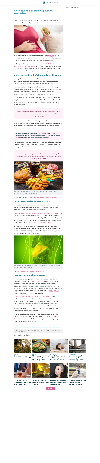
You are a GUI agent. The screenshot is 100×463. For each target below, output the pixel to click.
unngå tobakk (51, 316)
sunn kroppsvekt (54, 290)
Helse (15, 7)
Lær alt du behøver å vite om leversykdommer (31, 271)
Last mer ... (50, 388)
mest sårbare (50, 97)
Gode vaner (53, 354)
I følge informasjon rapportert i (37, 213)
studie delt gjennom (33, 296)
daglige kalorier (56, 89)
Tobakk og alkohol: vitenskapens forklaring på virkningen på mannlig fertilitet (22, 382)
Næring (34, 379)
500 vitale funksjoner (36, 281)
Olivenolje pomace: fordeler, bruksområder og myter (40, 382)
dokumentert (51, 55)
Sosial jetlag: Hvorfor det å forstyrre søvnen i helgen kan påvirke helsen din (58, 358)
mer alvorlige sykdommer (54, 231)
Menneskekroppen (18, 379)
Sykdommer (72, 354)
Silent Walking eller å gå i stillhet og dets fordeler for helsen (77, 382)
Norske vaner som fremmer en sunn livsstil (22, 357)
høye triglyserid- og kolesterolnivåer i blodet (38, 222)
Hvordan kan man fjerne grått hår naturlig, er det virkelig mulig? (59, 382)
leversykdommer (54, 205)
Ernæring (16, 354)
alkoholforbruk (18, 319)
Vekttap (34, 354)
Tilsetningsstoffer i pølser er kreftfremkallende (43, 197)
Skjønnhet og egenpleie (56, 379)
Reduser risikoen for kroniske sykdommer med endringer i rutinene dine (77, 358)
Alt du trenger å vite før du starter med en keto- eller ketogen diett (40, 358)
